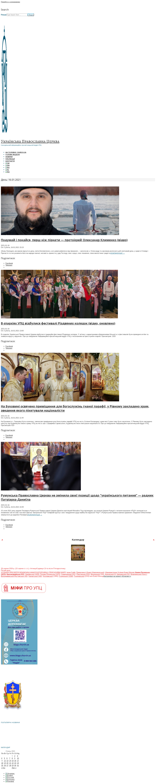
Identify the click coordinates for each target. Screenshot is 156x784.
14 (10, 761)
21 (10, 763)
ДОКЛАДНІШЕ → (117, 253)
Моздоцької (95, 574)
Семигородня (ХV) (68, 574)
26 (5, 765)
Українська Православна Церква (30, 141)
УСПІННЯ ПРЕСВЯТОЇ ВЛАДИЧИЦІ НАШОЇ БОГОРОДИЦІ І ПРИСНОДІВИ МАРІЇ (33, 572)
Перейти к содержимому (10, 2)
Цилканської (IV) (123, 574)
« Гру (3, 768)
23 (15, 763)
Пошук (4, 15)
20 (7, 763)
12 (5, 761)
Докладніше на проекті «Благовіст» (117, 576)
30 (15, 765)
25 (2, 765)
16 (15, 761)
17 (18, 761)
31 (18, 765)
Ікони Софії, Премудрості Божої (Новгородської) (85, 572)
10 (18, 758)
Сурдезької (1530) (66, 576)
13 (7, 761)
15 (13, 761)
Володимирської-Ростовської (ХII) (14, 576)
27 (7, 765)
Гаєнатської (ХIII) (35, 576)
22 (13, 763)
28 (10, 765)
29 (13, 765)
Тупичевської (79, 576)
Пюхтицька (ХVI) (83, 574)
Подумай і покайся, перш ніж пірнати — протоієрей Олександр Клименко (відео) (64, 240)
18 (2, 763)
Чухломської (48, 576)
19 (5, 763)
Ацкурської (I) (110, 574)
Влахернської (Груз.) (139, 574)
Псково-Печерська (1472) (50, 574)
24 (18, 763)
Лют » (14, 768)
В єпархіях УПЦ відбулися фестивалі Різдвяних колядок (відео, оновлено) (58, 323)
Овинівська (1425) (32, 574)
